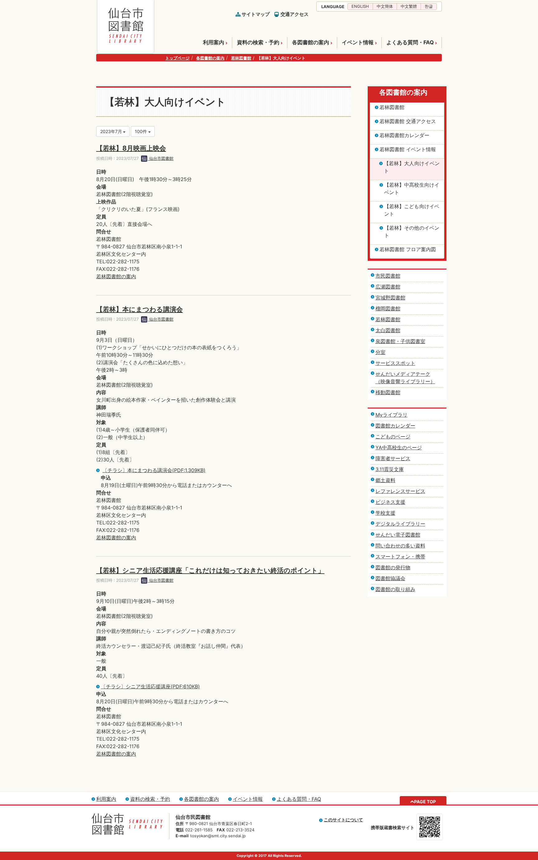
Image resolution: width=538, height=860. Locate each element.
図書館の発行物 (392, 567)
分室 (380, 352)
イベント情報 (358, 42)
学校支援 (385, 513)
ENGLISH (360, 6)
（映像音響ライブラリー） (405, 381)
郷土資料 (385, 480)
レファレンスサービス (400, 491)
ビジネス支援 (390, 502)
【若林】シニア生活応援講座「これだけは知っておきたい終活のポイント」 (210, 570)
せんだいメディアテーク (402, 374)
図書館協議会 (390, 578)
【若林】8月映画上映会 (131, 148)
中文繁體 (409, 6)
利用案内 (213, 42)
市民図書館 (387, 276)
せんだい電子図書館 (397, 535)
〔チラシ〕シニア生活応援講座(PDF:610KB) (150, 686)
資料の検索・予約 (258, 42)
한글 (429, 6)
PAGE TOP (425, 801)
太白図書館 (387, 330)
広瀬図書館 (387, 287)
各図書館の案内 (310, 42)
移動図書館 (387, 392)
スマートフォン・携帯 (400, 556)
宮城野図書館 (390, 297)
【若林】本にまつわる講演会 (139, 309)
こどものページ (392, 436)
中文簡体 (385, 6)
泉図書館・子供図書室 (400, 341)
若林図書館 (241, 57)
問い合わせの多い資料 (400, 545)
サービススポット (395, 363)
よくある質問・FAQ (410, 42)
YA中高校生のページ (398, 447)
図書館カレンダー (395, 426)
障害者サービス (392, 458)
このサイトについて (343, 819)
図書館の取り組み (395, 589)
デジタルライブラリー (400, 524)
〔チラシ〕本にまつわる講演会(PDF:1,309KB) (153, 470)
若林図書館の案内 (116, 276)
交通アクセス (295, 14)
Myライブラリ (391, 415)
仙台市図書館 (160, 158)
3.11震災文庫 (389, 469)
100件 (141, 131)
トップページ (177, 57)
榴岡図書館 (387, 308)
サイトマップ (256, 14)
